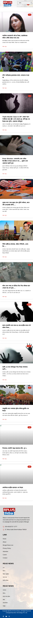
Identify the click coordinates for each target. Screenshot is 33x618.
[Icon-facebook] (3, 616)
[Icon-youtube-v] (6, 616)
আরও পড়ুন (4, 88)
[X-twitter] (9, 616)
